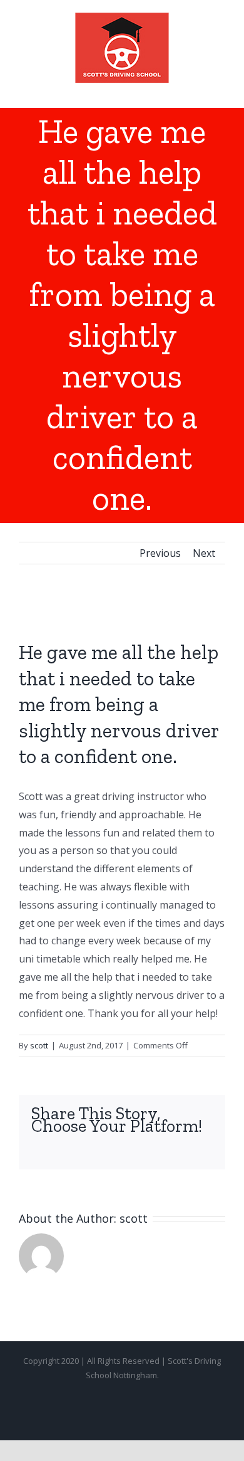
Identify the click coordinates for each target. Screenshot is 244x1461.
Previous (160, 553)
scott (39, 1045)
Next (204, 553)
